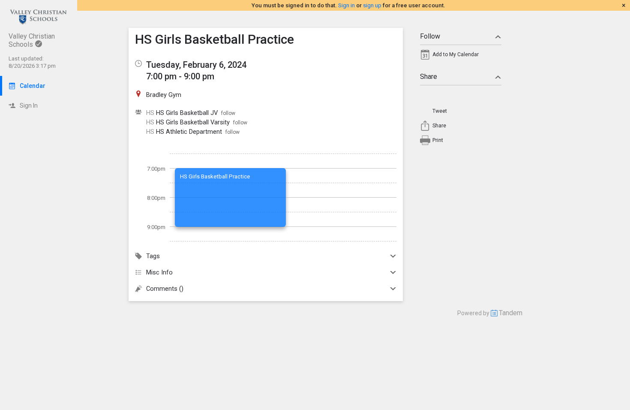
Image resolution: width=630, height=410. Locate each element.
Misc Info (159, 272)
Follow (430, 36)
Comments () (164, 288)
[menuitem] (460, 56)
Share (428, 76)
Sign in (346, 5)
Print (437, 140)
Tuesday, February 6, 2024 (196, 65)
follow (228, 113)
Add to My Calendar (455, 54)
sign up (372, 5)
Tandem (510, 313)
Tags (153, 256)
